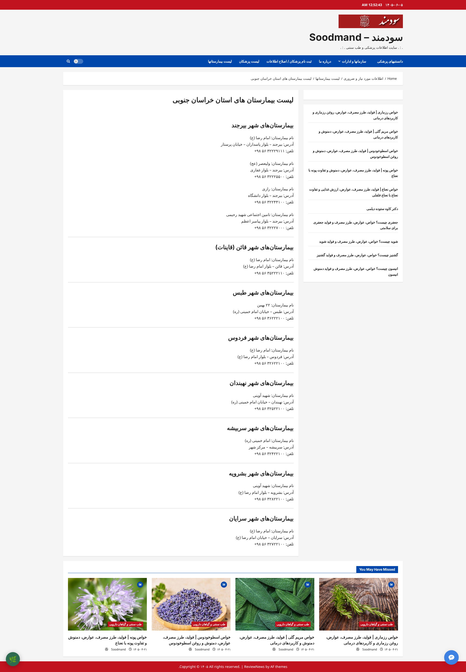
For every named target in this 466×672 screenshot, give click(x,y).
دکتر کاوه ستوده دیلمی (382, 209)
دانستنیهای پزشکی (390, 61)
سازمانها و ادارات (354, 61)
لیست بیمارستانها (220, 61)
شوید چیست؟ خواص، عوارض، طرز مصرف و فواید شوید (358, 241)
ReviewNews (254, 666)
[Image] (391, 584)
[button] (68, 61)
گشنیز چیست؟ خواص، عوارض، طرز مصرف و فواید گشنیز (357, 255)
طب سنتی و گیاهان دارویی (376, 624)
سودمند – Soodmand (356, 37)
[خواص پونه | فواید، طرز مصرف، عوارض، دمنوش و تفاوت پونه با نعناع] (107, 604)
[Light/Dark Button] (78, 61)
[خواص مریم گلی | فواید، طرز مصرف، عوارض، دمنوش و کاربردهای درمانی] (274, 604)
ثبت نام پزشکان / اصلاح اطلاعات (289, 61)
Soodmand (369, 649)
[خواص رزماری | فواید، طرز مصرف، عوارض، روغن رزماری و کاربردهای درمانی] (358, 604)
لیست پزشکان (249, 61)
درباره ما (325, 61)
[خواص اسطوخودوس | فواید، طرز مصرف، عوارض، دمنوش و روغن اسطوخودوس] (191, 604)
